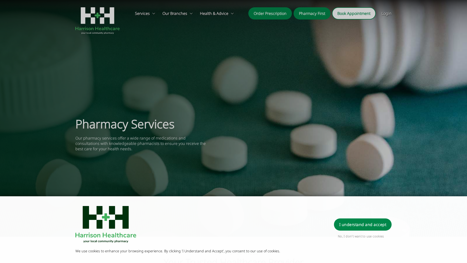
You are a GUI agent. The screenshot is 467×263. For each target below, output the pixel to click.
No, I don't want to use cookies (361, 236)
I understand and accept (362, 224)
